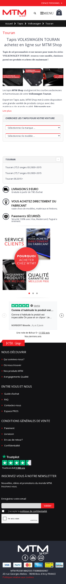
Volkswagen (34, 23)
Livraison (9, 433)
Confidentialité (12, 445)
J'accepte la (27, 511)
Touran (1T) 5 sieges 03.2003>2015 (23, 167)
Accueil (9, 23)
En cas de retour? (13, 439)
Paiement (9, 428)
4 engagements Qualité (16, 376)
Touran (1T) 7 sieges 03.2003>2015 (23, 173)
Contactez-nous (12, 405)
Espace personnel (50, 3)
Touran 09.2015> (14, 178)
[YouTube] (33, 558)
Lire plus (7, 111)
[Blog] (41, 558)
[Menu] (47, 13)
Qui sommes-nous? (14, 359)
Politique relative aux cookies (18, 577)
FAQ (6, 399)
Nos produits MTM (13, 370)
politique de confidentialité (33, 511)
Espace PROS (11, 411)
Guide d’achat (11, 393)
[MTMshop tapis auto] (14, 13)
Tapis (20, 23)
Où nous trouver (12, 365)
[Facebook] (25, 558)
